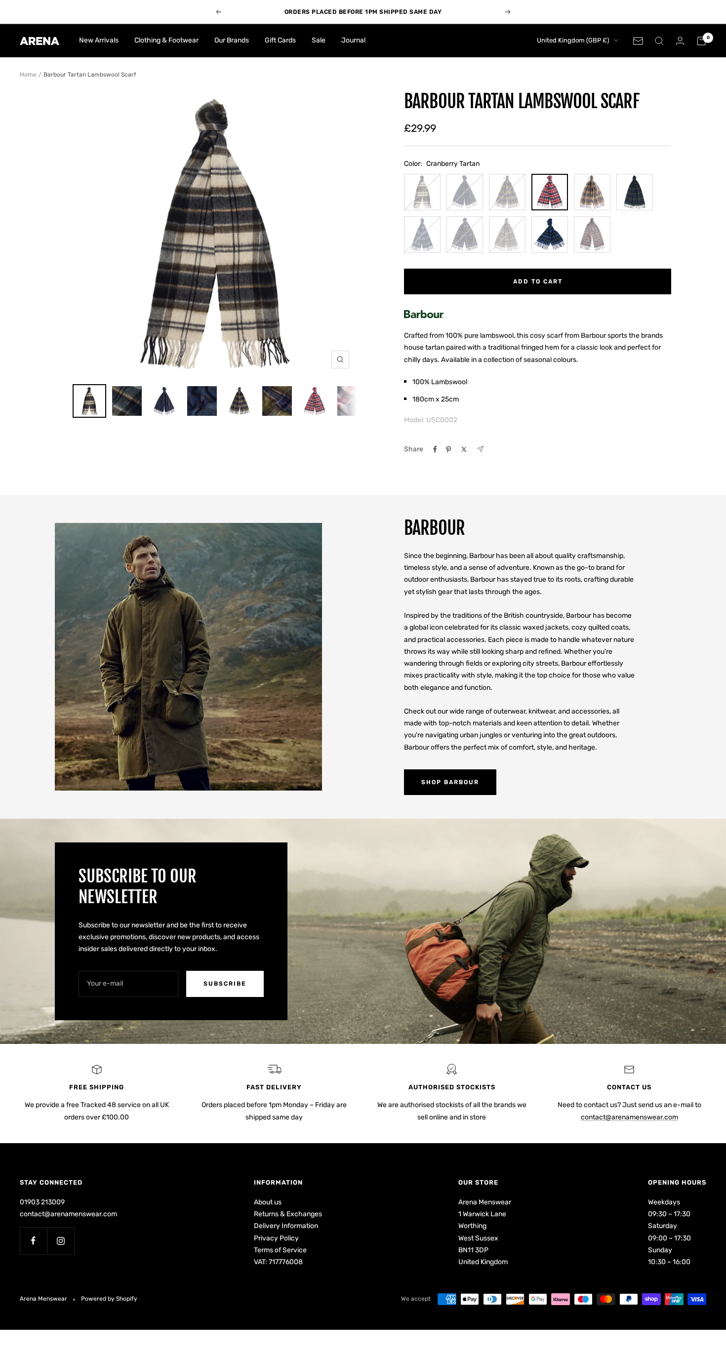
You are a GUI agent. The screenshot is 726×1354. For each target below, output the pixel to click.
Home (28, 74)
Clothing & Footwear (166, 40)
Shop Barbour (450, 782)
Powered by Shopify (109, 1298)
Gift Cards (280, 40)
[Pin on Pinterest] (448, 449)
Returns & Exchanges (288, 1214)
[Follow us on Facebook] (33, 1240)
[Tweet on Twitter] (464, 449)
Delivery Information (286, 1226)
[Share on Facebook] (435, 449)
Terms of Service (280, 1250)
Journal (353, 40)
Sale (318, 40)
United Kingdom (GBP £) (573, 40)
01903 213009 (42, 1202)
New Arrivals (99, 40)
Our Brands (231, 40)
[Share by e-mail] (480, 449)
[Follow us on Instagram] (60, 1240)
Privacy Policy (276, 1238)
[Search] (659, 41)
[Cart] (701, 41)
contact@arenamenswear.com (629, 1117)
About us (268, 1202)
